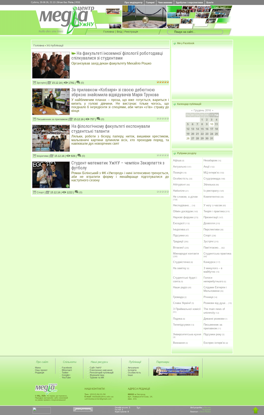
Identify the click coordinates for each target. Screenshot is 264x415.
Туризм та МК (97, 377)
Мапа (38, 367)
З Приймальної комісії (187, 309)
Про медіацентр (134, 2)
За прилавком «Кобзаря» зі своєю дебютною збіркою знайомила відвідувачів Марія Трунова (115, 92)
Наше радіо (180, 287)
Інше (130, 375)
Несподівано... (182, 205)
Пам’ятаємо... (212, 247)
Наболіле (179, 190)
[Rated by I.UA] (42, 412)
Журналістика (97, 375)
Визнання (179, 342)
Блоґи (209, 2)
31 (211, 138)
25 (216, 134)
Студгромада (212, 178)
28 (197, 138)
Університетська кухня (187, 334)
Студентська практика (217, 253)
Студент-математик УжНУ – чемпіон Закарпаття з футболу (117, 165)
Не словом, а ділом (185, 196)
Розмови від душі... (216, 303)
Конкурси (209, 262)
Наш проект (41, 370)
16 (206, 129)
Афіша (177, 160)
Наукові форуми (183, 217)
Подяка (177, 318)
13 (192, 129)
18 (216, 129)
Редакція (39, 372)
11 (216, 124)
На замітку (179, 268)
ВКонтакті (67, 370)
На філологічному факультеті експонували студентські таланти (110, 129)
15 (202, 129)
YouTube (66, 377)
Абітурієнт (179, 184)
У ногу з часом (213, 205)
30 (206, 138)
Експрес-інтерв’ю (214, 342)
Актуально (179, 166)
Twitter (65, 372)
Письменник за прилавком (51, 119)
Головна (108, 31)
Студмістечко (181, 262)
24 (211, 134)
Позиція (178, 172)
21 (197, 134)
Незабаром (210, 160)
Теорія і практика (214, 211)
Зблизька (209, 184)
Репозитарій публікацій (101, 372)
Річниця (208, 297)
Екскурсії (179, 223)
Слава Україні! (182, 303)
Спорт (40, 192)
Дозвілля (209, 223)
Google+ (66, 375)
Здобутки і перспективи (189, 2)
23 (206, 134)
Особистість (180, 178)
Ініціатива (42, 156)
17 (211, 129)
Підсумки (179, 235)
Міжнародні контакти (186, 253)
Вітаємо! (178, 247)
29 (202, 138)
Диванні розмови (214, 318)
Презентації (211, 217)
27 (192, 138)
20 (192, 134)
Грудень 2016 (202, 110)
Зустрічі (41, 82)
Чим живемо (165, 2)
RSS (77, 2)
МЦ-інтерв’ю (211, 172)
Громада (178, 297)
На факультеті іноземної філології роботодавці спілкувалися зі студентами (117, 56)
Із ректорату (211, 190)
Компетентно (212, 196)
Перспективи (211, 229)
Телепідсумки (181, 324)
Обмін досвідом (183, 211)
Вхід (119, 31)
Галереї (150, 2)
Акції (207, 166)
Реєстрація (131, 31)
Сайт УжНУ (95, 367)
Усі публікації (55, 45)
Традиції (178, 241)
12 (187, 129)
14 (197, 129)
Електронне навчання (101, 370)
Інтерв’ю (132, 370)
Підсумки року (213, 334)
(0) (82, 82)
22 (202, 134)
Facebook (67, 367)
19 (187, 134)
